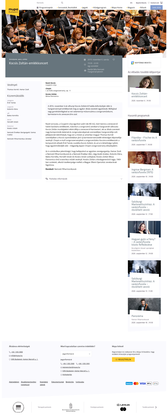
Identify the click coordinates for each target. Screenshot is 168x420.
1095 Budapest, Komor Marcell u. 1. (24, 359)
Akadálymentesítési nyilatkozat (28, 383)
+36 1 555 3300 (68, 363)
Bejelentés (70, 382)
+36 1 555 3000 (17, 352)
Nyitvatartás (67, 374)
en (131, 3)
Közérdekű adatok (44, 383)
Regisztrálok (124, 359)
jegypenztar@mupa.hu (71, 367)
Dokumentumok (57, 382)
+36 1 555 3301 (84, 363)
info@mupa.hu (17, 355)
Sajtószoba (80, 382)
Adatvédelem (14, 382)
